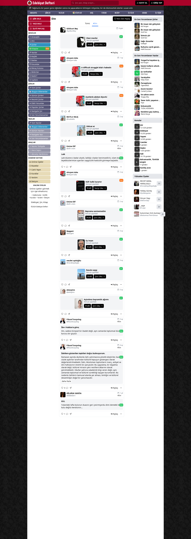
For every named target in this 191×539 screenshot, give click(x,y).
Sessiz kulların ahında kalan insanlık (157, 66)
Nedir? (34, 76)
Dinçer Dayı (145, 198)
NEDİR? (117, 12)
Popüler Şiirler (37, 107)
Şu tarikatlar (146, 71)
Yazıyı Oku (95, 74)
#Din (95, 23)
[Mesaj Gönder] (69, 52)
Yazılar (34, 52)
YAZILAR (61, 12)
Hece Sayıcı (36, 150)
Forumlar (35, 64)
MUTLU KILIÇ (72, 117)
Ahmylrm (71, 290)
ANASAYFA (33, 12)
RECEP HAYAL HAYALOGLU (146, 182)
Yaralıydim (145, 77)
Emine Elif (71, 146)
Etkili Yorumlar (37, 103)
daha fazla (66, 381)
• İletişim (46, 198)
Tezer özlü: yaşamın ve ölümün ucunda (158, 100)
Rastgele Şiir (36, 111)
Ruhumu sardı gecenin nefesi (154, 47)
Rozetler (35, 166)
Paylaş (115, 52)
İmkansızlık (146, 106)
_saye (142, 205)
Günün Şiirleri (37, 95)
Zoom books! (147, 89)
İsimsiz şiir (145, 35)
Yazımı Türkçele (38, 146)
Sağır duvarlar (147, 41)
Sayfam (34, 80)
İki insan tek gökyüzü (150, 24)
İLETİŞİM (158, 12)
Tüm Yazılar (36, 123)
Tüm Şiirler (36, 87)
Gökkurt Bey (72, 28)
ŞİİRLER (47, 12)
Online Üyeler (37, 162)
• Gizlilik (44, 195)
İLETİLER (131, 12)
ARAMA (144, 12)
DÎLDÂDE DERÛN (74, 393)
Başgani (70, 231)
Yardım (34, 177)
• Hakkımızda (36, 195)
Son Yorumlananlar (39, 115)
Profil (90, 44)
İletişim (34, 181)
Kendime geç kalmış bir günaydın (156, 112)
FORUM (103, 12)
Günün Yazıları (37, 130)
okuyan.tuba (72, 58)
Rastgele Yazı (37, 134)
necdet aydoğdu (74, 260)
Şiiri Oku (99, 44)
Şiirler (34, 44)
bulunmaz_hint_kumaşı (150, 213)
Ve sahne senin (147, 94)
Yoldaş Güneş (146, 191)
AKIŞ (91, 12)
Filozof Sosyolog (74, 319)
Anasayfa (35, 37)
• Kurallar (32, 198)
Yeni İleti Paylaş (123, 18)
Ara (32, 41)
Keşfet (34, 56)
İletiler (34, 60)
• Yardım (40, 198)
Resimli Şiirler (37, 99)
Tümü (87, 23)
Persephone (146, 83)
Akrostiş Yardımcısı (39, 154)
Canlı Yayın (36, 169)
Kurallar (34, 173)
